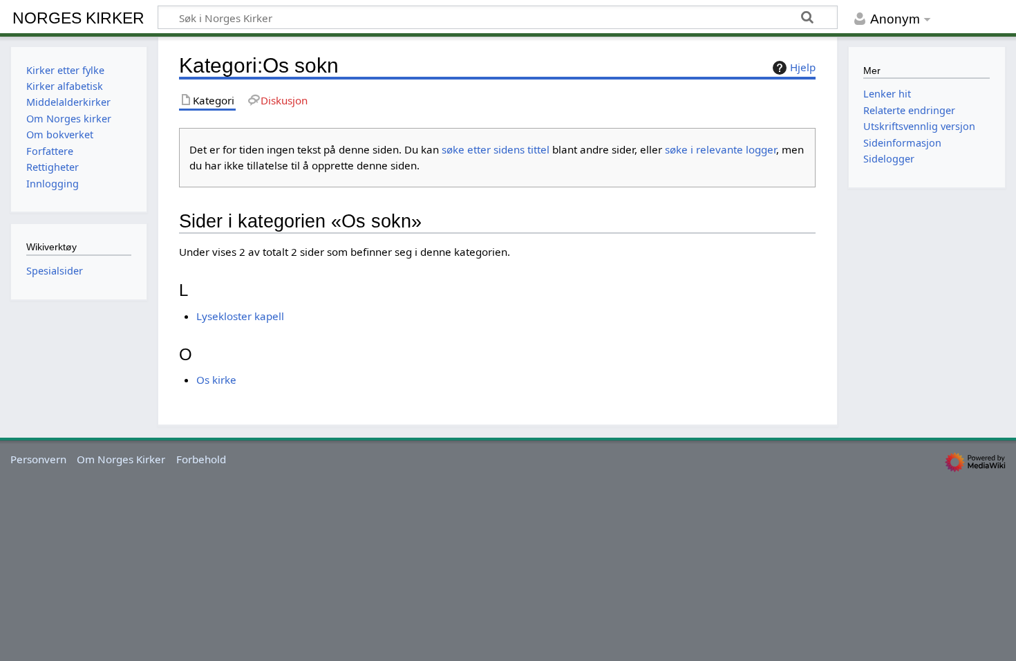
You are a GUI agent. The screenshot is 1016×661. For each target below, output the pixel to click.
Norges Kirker (78, 18)
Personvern (38, 459)
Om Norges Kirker (121, 459)
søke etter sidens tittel (495, 149)
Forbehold (201, 459)
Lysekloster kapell (240, 316)
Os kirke (216, 380)
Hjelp (803, 67)
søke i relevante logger (720, 149)
